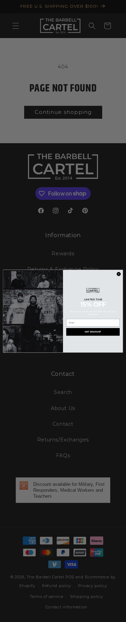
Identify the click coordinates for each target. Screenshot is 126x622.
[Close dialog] (119, 274)
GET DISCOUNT (93, 331)
